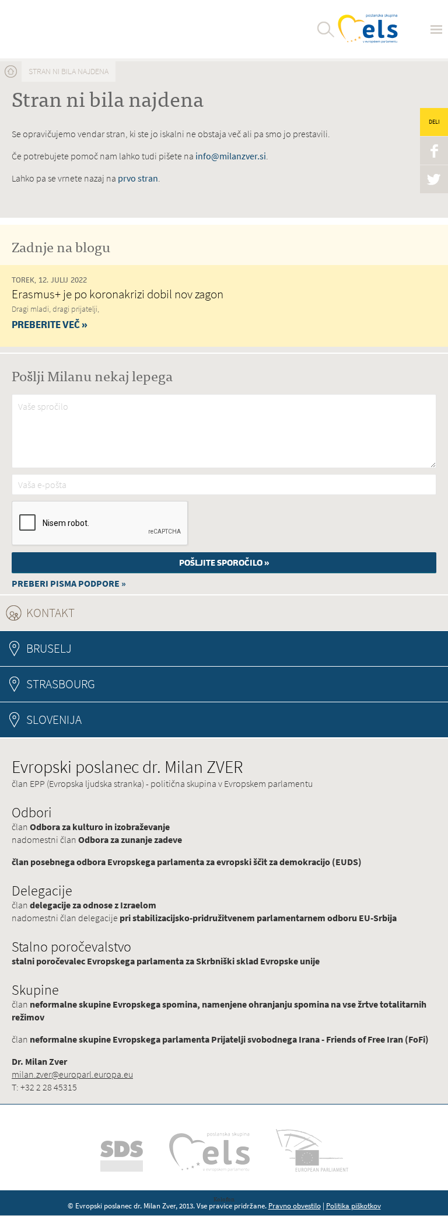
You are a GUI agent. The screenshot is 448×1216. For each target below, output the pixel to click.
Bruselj (49, 648)
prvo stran (138, 178)
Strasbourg (60, 683)
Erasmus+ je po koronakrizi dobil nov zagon (117, 293)
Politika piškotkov (353, 1206)
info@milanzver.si (230, 156)
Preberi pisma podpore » (69, 583)
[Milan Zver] (54, 29)
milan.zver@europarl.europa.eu (72, 1074)
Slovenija (54, 719)
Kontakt (82, 612)
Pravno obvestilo (294, 1206)
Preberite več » (50, 324)
